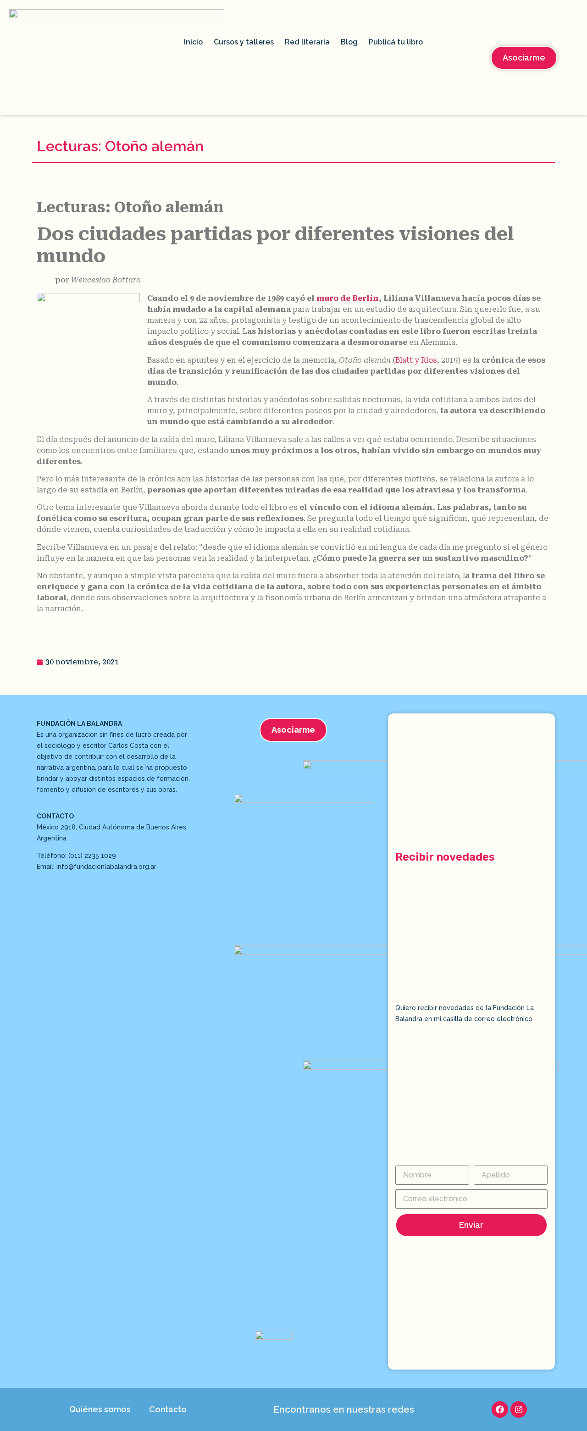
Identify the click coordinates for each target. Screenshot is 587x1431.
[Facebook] (500, 1409)
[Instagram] (518, 1409)
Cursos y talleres (244, 42)
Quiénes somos (100, 1409)
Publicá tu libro (396, 42)
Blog (349, 42)
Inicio (193, 42)
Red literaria (307, 42)
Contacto (168, 1409)
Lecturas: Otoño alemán (120, 146)
